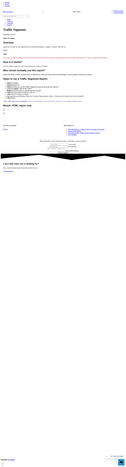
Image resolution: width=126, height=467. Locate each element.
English (7, 2)
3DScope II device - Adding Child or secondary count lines (86, 129)
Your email (72, 144)
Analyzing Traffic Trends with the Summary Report (84, 133)
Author (12, 460)
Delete (5, 50)
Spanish (7, 6)
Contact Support (118, 12)
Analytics (10, 23)
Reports (9, 25)
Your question (72, 146)
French (7, 4)
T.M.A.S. (10, 21)
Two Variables (72, 134)
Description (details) (72, 151)
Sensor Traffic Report (74, 131)
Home (9, 19)
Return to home (118, 11)
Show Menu (77, 12)
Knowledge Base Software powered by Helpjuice (63, 175)
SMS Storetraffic (7, 12)
